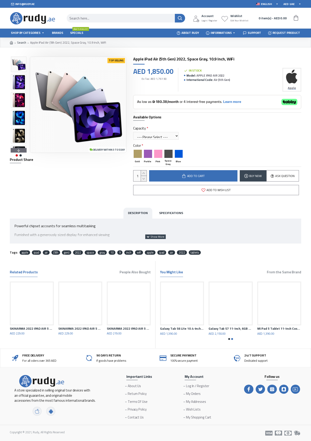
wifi (139, 252)
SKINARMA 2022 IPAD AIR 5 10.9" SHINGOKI (80, 328)
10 (112, 252)
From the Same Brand (284, 272)
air (46, 252)
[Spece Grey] (168, 153)
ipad (36, 252)
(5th (55, 252)
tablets (195, 252)
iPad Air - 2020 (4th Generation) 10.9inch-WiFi (236, 328)
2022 (78, 252)
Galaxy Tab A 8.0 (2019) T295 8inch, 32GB (188, 328)
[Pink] (158, 153)
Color (137, 145)
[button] (19, 57)
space (90, 252)
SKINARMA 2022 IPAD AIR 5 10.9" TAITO (129, 328)
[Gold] (137, 153)
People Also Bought (135, 272)
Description (138, 213)
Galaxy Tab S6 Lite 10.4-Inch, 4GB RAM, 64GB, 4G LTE (285, 328)
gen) (66, 252)
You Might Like (171, 272)
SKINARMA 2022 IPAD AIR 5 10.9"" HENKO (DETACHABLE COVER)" (32, 328)
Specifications (171, 213)
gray (102, 252)
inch (128, 252)
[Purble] (148, 153)
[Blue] (178, 153)
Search (21, 42)
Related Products (24, 272)
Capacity (139, 128)
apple (24, 252)
